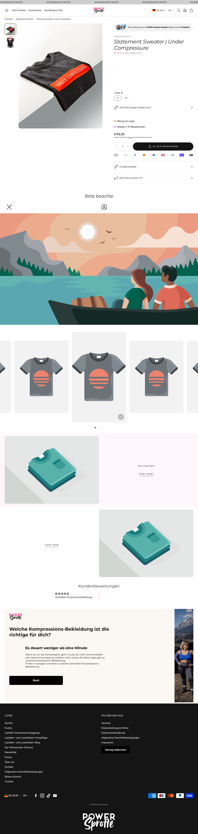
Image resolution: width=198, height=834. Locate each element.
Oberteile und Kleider (24, 19)
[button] (7, 10)
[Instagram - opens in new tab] (42, 796)
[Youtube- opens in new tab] (55, 796)
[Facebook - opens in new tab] (36, 796)
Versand (129, 137)
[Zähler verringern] (116, 146)
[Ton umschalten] (121, 417)
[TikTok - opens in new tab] (49, 796)
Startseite (9, 19)
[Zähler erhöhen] (127, 146)
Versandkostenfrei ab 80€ (58, 2)
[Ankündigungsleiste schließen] (195, 2)
